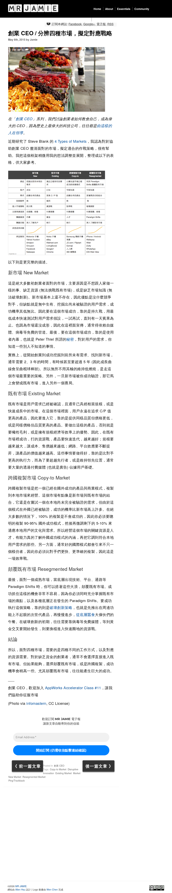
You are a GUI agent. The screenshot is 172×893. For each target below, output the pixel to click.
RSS (110, 24)
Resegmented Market (34, 776)
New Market (14, 776)
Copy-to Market (58, 769)
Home (97, 9)
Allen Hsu (20, 889)
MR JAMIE (21, 886)
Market (76, 773)
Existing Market (63, 773)
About (109, 9)
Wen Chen (52, 889)
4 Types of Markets (71, 141)
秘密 (70, 339)
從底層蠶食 (85, 614)
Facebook (75, 24)
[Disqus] (61, 834)
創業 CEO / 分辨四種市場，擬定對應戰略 (60, 33)
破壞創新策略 (61, 607)
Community (141, 9)
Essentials (123, 9)
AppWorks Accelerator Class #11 (73, 687)
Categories (101, 19)
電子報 (101, 24)
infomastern (36, 703)
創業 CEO (24, 118)
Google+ (89, 24)
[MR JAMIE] (33, 8)
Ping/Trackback (16, 780)
